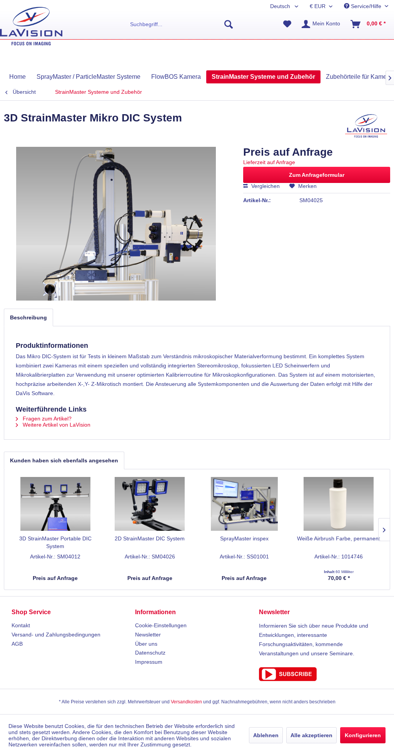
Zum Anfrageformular (316, 175)
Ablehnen (266, 735)
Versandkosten (186, 701)
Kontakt (21, 625)
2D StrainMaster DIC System (150, 538)
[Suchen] (228, 24)
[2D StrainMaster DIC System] (150, 504)
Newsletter (148, 634)
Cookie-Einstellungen (161, 625)
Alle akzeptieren (311, 735)
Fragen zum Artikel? (46, 418)
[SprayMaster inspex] (244, 504)
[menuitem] (182, 24)
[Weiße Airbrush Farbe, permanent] (339, 504)
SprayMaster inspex (244, 538)
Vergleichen (265, 186)
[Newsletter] (320, 674)
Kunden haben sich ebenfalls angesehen (64, 460)
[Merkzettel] (287, 24)
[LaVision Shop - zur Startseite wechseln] (31, 26)
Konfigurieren (363, 735)
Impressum (148, 662)
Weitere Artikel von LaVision (55, 425)
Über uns (146, 644)
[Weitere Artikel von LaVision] (366, 125)
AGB (17, 644)
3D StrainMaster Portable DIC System (55, 542)
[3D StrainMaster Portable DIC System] (55, 504)
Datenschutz (150, 653)
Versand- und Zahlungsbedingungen (56, 634)
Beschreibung (28, 317)
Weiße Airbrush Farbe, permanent (338, 538)
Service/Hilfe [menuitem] (366, 6)
